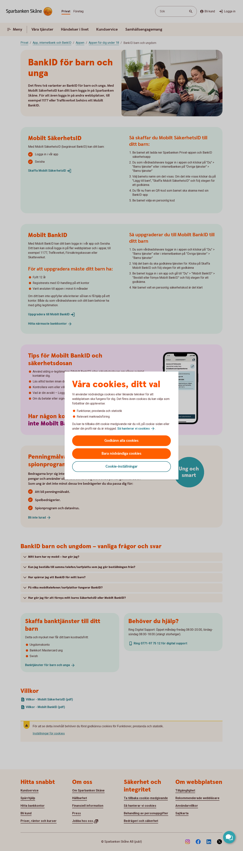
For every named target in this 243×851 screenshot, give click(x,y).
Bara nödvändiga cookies (121, 453)
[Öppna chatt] (229, 837)
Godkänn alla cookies (121, 440)
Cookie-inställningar (122, 466)
